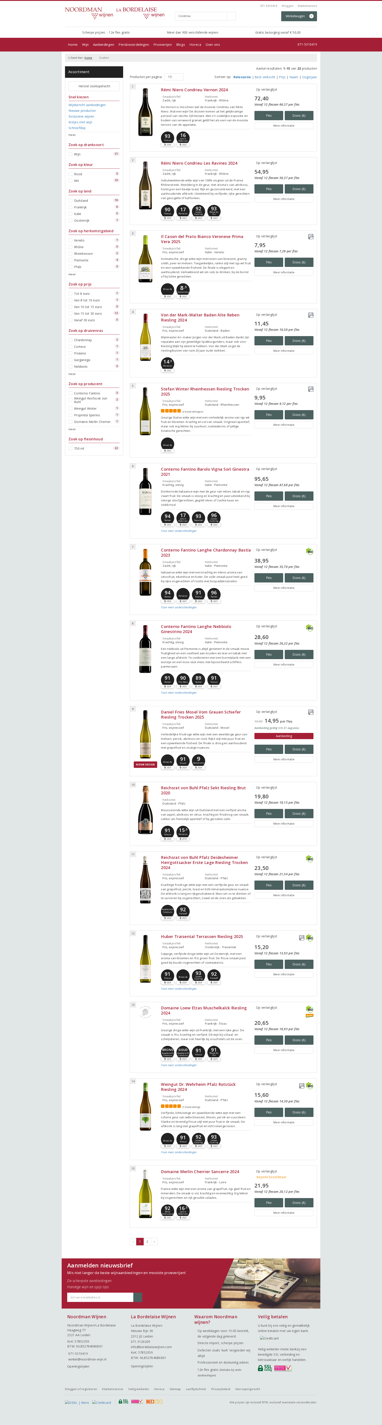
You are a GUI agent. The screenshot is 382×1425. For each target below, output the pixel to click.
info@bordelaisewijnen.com (151, 1347)
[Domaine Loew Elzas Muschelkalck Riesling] (145, 1012)
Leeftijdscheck (196, 1389)
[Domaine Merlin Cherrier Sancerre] (145, 1194)
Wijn (85, 44)
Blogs (180, 44)
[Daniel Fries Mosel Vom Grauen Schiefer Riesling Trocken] (145, 734)
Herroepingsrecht (247, 1389)
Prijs (282, 77)
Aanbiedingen (103, 44)
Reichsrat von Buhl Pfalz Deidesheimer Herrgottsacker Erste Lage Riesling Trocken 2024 (204, 862)
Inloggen (287, 6)
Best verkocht (265, 77)
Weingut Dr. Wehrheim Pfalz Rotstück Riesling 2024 (198, 1087)
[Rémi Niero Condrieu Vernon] (145, 112)
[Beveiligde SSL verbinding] (284, 1369)
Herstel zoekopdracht (94, 86)
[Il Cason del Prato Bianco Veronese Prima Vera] (145, 259)
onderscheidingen (179, 531)
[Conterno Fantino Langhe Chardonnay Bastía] (145, 572)
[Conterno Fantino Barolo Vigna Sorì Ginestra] (145, 491)
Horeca (195, 44)
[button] (167, 138)
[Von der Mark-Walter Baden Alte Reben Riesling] (145, 337)
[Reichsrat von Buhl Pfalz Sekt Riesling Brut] (145, 810)
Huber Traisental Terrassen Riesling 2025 (202, 936)
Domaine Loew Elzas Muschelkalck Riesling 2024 (204, 1010)
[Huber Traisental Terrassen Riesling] (145, 959)
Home (73, 44)
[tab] (206, 534)
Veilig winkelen (138, 1389)
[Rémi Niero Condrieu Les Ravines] (145, 185)
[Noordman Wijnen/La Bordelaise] (118, 13)
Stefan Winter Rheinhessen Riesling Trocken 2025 (205, 391)
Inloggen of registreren (81, 1389)
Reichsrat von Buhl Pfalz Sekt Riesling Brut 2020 (203, 790)
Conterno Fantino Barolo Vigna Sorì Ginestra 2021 (205, 472)
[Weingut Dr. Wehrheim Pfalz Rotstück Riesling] (145, 1107)
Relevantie (242, 77)
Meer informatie (283, 125)
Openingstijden (78, 1366)
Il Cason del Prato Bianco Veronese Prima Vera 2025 (202, 239)
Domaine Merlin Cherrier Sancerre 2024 (200, 1171)
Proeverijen (162, 44)
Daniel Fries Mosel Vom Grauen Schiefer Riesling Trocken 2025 (201, 715)
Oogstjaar (309, 77)
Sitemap (175, 1389)
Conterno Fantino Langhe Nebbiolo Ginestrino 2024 (196, 629)
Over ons (213, 44)
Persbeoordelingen (133, 44)
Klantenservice (307, 6)
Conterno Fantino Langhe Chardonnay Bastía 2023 (206, 553)
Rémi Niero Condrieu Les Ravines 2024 (199, 163)
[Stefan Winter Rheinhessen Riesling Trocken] (145, 411)
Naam (293, 77)
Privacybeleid (220, 1389)
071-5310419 (268, 6)
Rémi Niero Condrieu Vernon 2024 (194, 89)
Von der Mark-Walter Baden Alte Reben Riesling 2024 (200, 317)
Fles (269, 115)
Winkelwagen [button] (299, 16)
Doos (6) (299, 115)
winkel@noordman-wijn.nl (87, 1359)
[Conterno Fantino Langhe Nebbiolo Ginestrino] (145, 649)
